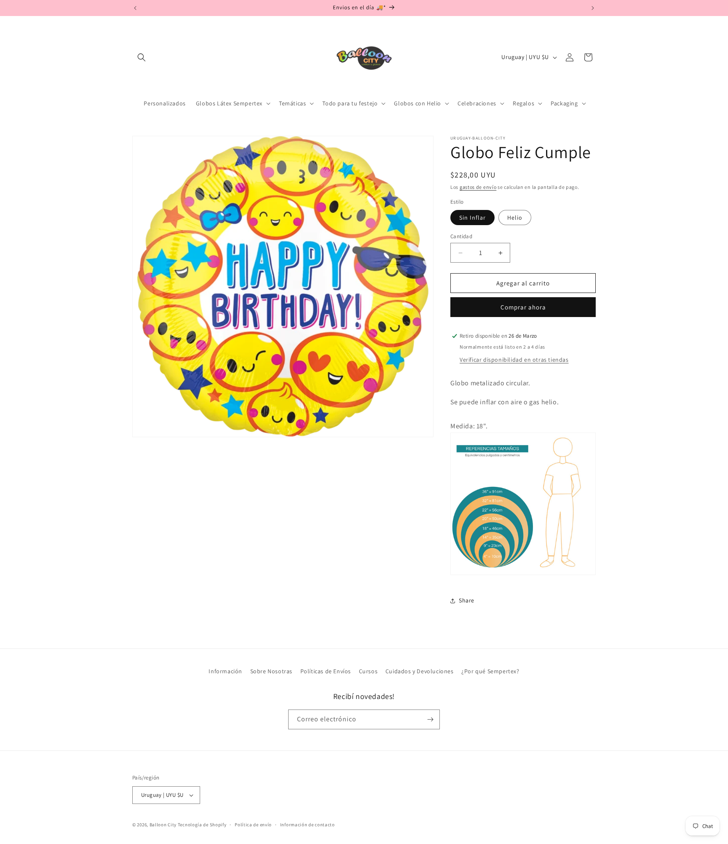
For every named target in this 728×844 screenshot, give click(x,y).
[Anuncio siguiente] (592, 8)
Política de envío (253, 825)
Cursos (368, 671)
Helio (514, 217)
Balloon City (163, 825)
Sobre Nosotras (271, 671)
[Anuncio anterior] (135, 8)
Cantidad (461, 236)
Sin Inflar (472, 217)
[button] (141, 57)
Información (225, 671)
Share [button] (466, 600)
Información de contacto (307, 825)
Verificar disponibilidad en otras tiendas (514, 359)
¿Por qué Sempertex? (490, 671)
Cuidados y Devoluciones (419, 671)
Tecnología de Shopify (202, 825)
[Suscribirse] (430, 719)
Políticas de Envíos (325, 671)
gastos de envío (478, 187)
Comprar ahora (523, 307)
